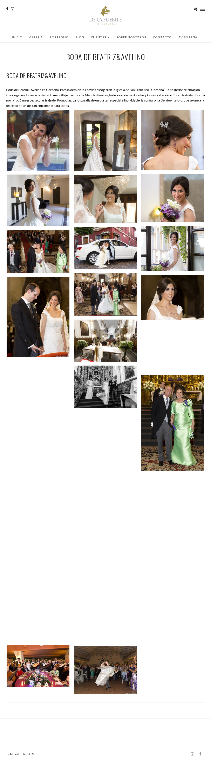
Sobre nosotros (131, 37)
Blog (79, 37)
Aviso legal (188, 37)
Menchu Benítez (96, 95)
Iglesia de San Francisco (132, 90)
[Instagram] (12, 9)
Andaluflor (192, 95)
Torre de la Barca (37, 95)
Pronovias (64, 100)
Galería (36, 37)
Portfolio (59, 37)
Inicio (17, 37)
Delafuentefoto (171, 100)
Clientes (98, 37)
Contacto (162, 37)
